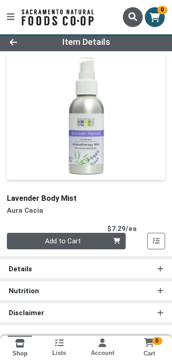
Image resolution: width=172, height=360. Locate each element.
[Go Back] (26, 42)
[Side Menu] (10, 17)
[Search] (132, 17)
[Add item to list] (156, 241)
